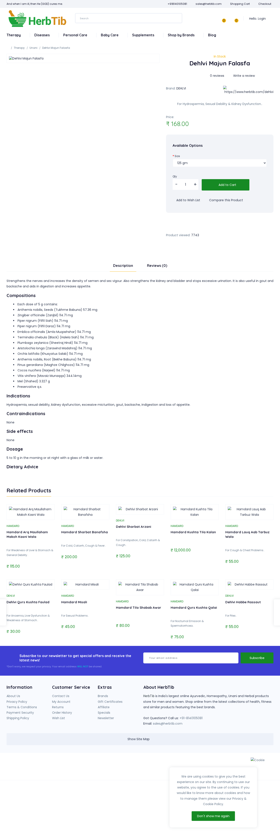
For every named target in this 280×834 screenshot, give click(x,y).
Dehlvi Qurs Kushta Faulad (28, 602)
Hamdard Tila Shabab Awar (138, 607)
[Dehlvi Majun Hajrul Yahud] (277, 612)
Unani (33, 48)
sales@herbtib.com (167, 723)
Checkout (264, 4)
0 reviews (217, 75)
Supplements (143, 35)
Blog (212, 35)
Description (123, 265)
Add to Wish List (187, 200)
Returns (58, 707)
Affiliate (104, 707)
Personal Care (75, 35)
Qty (175, 176)
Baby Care (110, 35)
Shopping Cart (240, 4)
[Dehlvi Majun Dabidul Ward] (3, 612)
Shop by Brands (181, 35)
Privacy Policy (17, 701)
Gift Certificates (110, 701)
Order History (62, 712)
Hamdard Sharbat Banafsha (84, 532)
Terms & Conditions (22, 707)
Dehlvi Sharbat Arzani (133, 527)
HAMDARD (13, 526)
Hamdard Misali (74, 602)
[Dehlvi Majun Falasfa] (83, 58)
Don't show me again (213, 816)
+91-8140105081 (191, 718)
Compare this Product (225, 200)
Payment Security (20, 712)
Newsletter (106, 718)
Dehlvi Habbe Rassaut (243, 602)
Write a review (243, 75)
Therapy (14, 35)
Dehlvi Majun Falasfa (56, 48)
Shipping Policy (18, 718)
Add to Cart (227, 185)
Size (177, 156)
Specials (104, 712)
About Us (13, 696)
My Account (61, 701)
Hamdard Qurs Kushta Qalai (194, 607)
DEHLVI (181, 88)
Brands (103, 696)
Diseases (42, 35)
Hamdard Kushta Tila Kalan (193, 532)
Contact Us (60, 696)
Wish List (58, 718)
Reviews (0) (157, 265)
